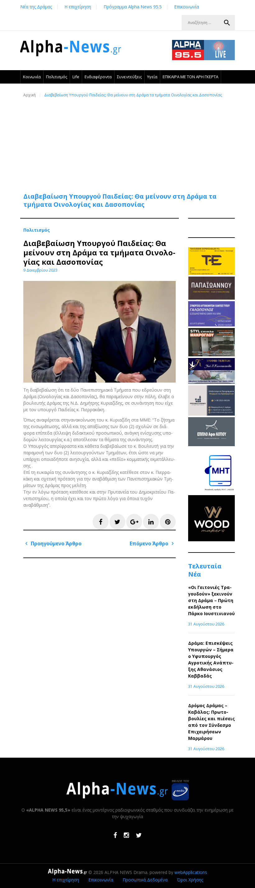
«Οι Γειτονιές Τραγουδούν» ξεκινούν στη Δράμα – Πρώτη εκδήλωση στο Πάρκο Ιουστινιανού (211, 600)
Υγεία (152, 77)
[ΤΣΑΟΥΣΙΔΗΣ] (211, 273)
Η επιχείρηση (77, 7)
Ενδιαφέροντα (98, 77)
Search (227, 23)
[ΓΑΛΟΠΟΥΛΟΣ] (211, 325)
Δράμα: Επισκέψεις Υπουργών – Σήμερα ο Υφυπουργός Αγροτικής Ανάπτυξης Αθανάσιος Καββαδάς (211, 659)
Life (75, 77)
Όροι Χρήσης (190, 880)
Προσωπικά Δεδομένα (145, 880)
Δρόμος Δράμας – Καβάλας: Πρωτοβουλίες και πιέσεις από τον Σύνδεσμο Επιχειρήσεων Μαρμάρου (211, 721)
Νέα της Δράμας (36, 7)
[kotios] (211, 444)
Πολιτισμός (56, 77)
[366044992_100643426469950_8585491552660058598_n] (211, 540)
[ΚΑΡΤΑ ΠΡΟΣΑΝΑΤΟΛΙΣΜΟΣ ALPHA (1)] (211, 414)
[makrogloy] (211, 355)
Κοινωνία (32, 77)
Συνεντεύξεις (129, 77)
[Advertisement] (129, 141)
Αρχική (29, 95)
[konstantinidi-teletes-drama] (211, 382)
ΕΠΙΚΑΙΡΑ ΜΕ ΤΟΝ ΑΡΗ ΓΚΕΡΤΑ (190, 77)
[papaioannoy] (211, 298)
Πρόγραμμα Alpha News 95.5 (133, 7)
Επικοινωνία (186, 7)
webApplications (190, 872)
